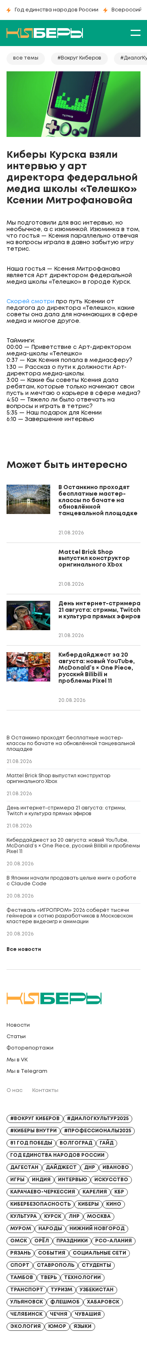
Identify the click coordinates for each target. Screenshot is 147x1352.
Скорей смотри (30, 301)
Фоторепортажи (30, 1048)
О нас (14, 1090)
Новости (18, 1025)
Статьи (16, 1036)
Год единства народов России (56, 10)
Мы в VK (17, 1060)
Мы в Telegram (27, 1071)
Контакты (45, 1090)
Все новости (24, 949)
